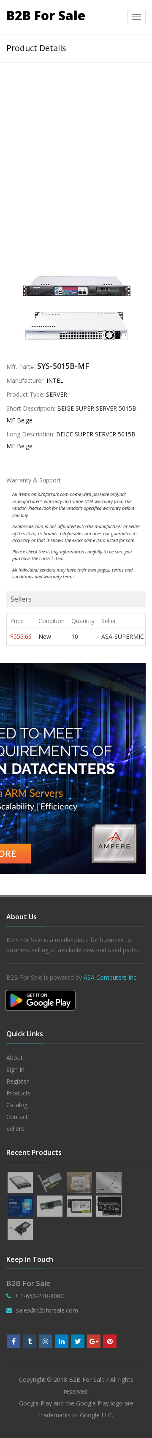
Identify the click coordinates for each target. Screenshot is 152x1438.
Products (18, 1093)
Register (17, 1081)
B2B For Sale (45, 15)
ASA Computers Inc (110, 977)
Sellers (15, 1129)
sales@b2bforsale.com (47, 1310)
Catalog (16, 1105)
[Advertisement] (76, 143)
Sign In (15, 1069)
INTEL (54, 380)
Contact (17, 1117)
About (14, 1058)
